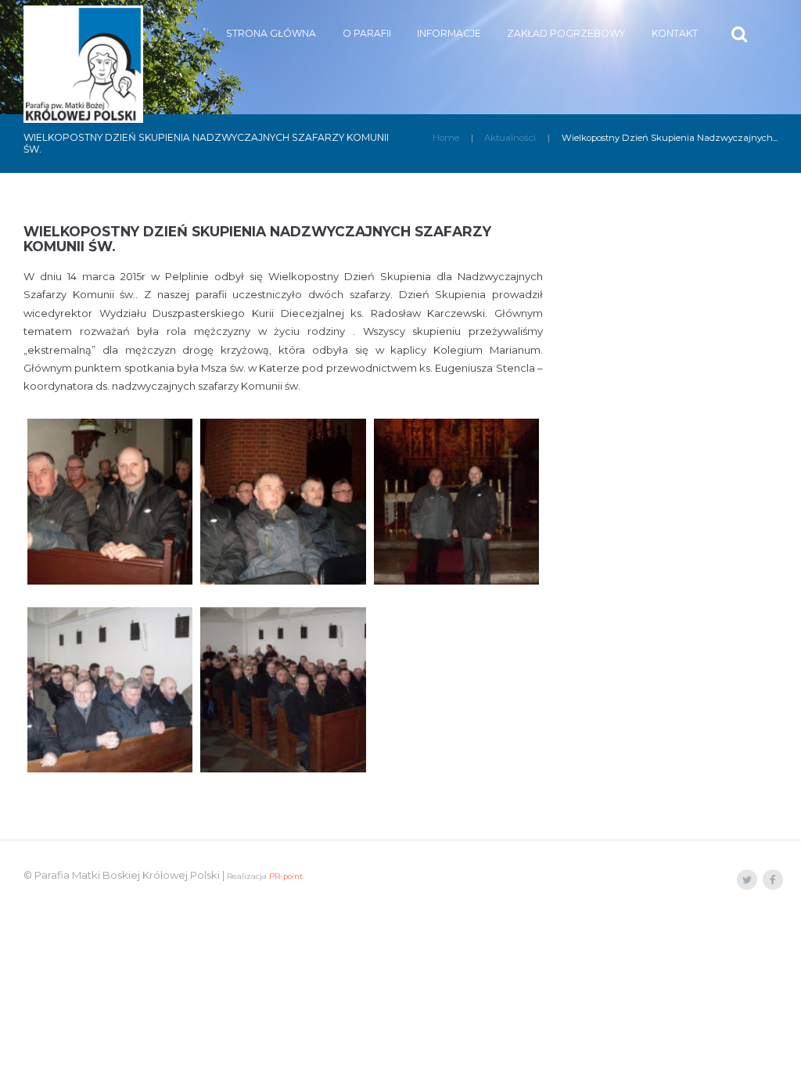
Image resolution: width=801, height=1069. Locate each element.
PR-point (286, 876)
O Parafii (367, 33)
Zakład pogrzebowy (566, 33)
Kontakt (675, 33)
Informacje (449, 33)
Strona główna (271, 33)
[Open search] (741, 34)
